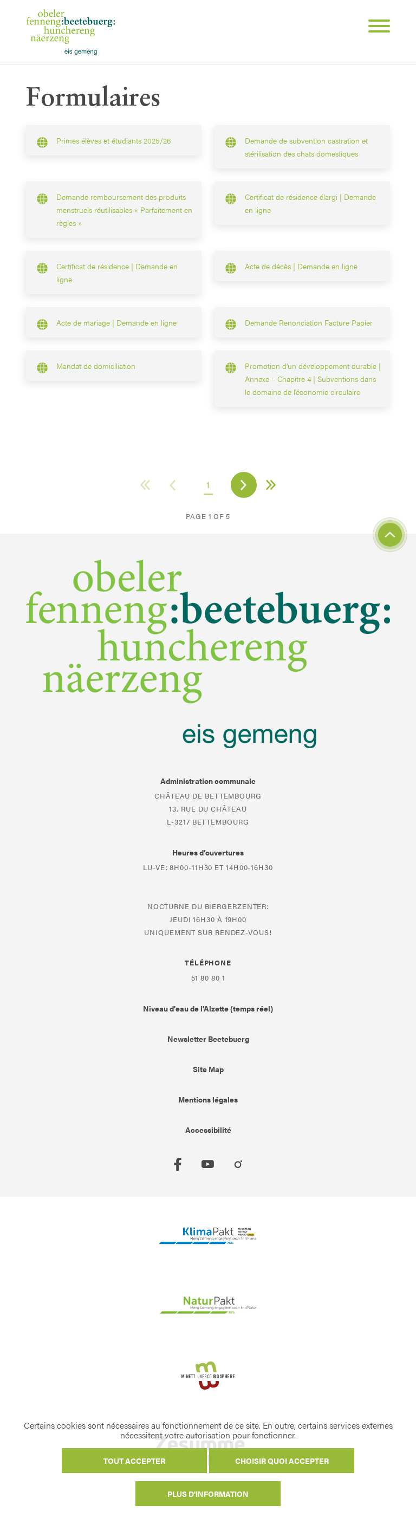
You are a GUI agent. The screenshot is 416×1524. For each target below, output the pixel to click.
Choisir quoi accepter (282, 1460)
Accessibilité (208, 1129)
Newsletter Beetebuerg (208, 1038)
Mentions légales (208, 1099)
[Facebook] (177, 1164)
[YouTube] (208, 1164)
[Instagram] (238, 1164)
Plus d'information (208, 1493)
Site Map (208, 1068)
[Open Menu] (375, 27)
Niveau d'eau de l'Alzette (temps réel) (208, 1008)
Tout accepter (134, 1460)
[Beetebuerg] (70, 32)
